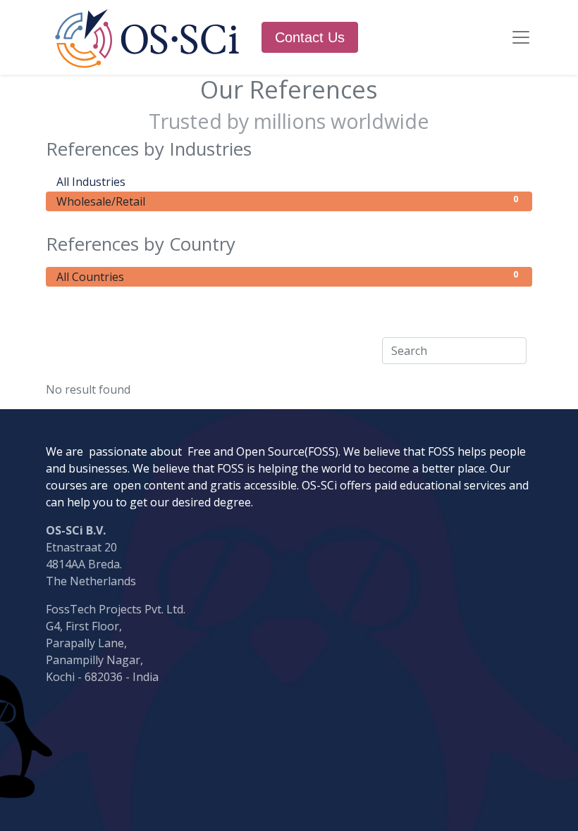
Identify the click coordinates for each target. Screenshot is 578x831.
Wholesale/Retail (287, 201)
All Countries (287, 276)
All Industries (287, 181)
